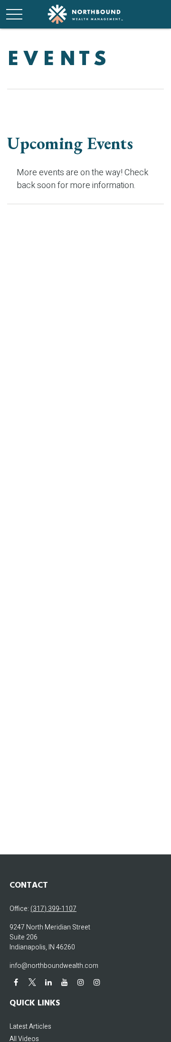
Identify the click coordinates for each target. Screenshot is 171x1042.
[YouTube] (64, 982)
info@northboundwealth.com (54, 966)
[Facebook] (16, 982)
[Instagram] (80, 982)
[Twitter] (32, 982)
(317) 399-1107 (53, 909)
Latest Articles (30, 1027)
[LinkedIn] (48, 982)
